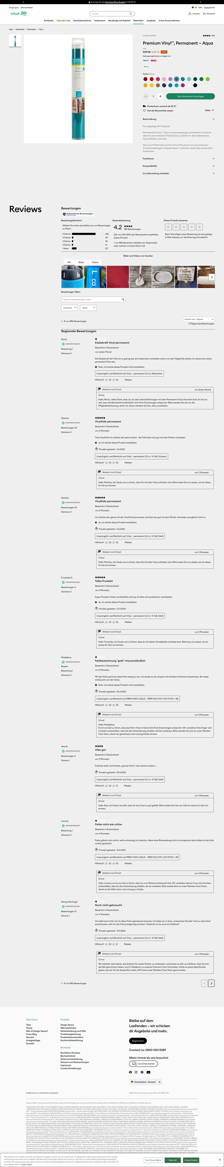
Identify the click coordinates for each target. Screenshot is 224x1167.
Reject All (172, 1160)
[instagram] (136, 1072)
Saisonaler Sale (63, 20)
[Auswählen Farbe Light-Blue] (176, 85)
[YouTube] (148, 1072)
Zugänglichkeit (209, 8)
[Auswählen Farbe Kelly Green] (201, 79)
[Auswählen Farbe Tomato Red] (151, 79)
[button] (194, 13)
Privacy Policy (26, 1164)
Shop (11, 29)
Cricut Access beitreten (169, 20)
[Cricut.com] (18, 13)
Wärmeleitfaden (27, 8)
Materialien (20, 29)
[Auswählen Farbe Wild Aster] (182, 85)
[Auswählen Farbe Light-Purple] (170, 79)
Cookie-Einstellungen (71, 1068)
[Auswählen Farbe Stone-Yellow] (151, 85)
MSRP (144, 49)
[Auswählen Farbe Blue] (164, 85)
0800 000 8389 (155, 1050)
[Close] (220, 1160)
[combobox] (112, 13)
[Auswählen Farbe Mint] (189, 79)
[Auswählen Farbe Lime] (207, 79)
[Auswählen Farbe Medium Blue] (170, 85)
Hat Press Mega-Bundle (115, 2)
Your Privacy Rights (153, 1160)
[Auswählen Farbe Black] (195, 85)
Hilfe (200, 8)
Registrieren (138, 1041)
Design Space (14, 8)
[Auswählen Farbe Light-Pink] (164, 79)
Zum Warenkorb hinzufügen (190, 96)
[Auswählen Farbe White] (189, 85)
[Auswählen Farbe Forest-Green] (195, 79)
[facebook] (130, 1072)
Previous (23, 2)
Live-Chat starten (146, 1063)
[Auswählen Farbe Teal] (182, 79)
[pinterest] (142, 1072)
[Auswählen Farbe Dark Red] (145, 79)
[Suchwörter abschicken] (130, 13)
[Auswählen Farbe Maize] (145, 85)
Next (200, 2)
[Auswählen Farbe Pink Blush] (157, 79)
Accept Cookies (191, 1160)
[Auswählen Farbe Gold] (157, 85)
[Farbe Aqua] (176, 79)
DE (196, 8)
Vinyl (41, 29)
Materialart (31, 29)
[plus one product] (160, 96)
